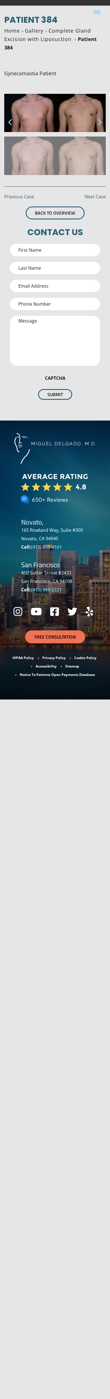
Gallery (34, 30)
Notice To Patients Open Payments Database (57, 674)
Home (12, 30)
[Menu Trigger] (97, 12)
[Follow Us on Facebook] (54, 611)
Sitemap (72, 666)
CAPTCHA (55, 378)
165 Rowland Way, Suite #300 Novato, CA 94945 (52, 534)
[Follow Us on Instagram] (18, 611)
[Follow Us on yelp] (89, 611)
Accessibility (46, 666)
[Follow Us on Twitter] (72, 611)
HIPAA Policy (23, 657)
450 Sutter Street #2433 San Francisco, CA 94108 (46, 577)
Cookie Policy (85, 657)
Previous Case (19, 197)
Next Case (95, 197)
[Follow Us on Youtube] (36, 611)
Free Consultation (55, 636)
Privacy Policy (54, 657)
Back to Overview (55, 213)
